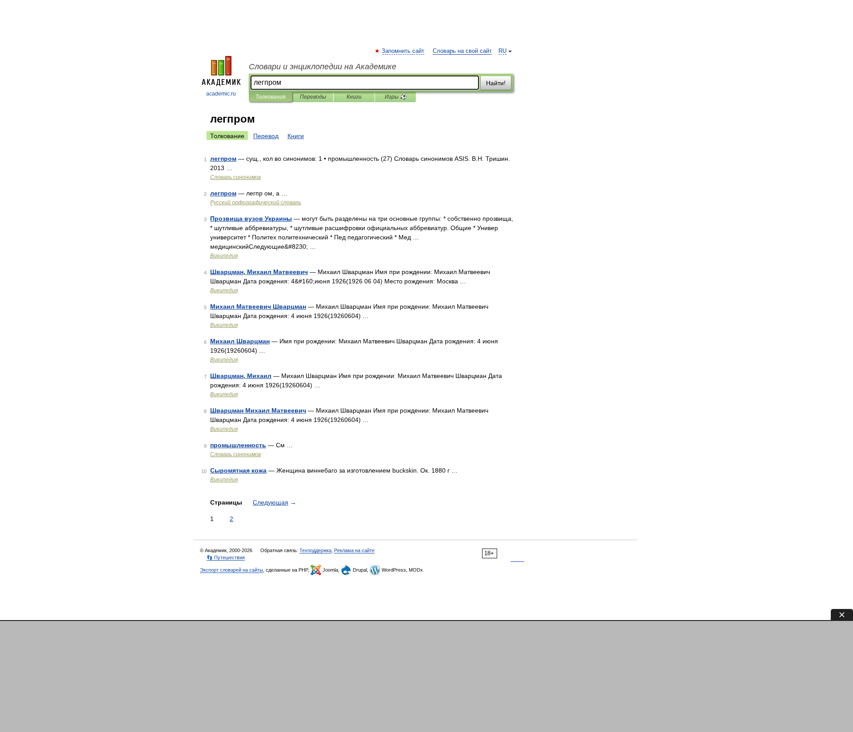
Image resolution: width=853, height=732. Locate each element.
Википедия (224, 256)
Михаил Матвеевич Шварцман (258, 306)
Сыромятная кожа (238, 470)
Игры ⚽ (396, 97)
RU (502, 51)
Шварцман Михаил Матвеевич (258, 410)
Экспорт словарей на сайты (231, 570)
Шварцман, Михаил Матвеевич (259, 271)
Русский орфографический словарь (255, 202)
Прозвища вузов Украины (251, 218)
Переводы (313, 97)
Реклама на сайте (354, 550)
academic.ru (221, 94)
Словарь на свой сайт (462, 51)
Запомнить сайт (403, 51)
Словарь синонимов (235, 177)
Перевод (266, 135)
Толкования (270, 97)
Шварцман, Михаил (240, 375)
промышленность (238, 445)
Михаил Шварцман (240, 341)
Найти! (496, 83)
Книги (354, 97)
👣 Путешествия (226, 557)
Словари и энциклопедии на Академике (322, 66)
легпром (223, 158)
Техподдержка (315, 550)
